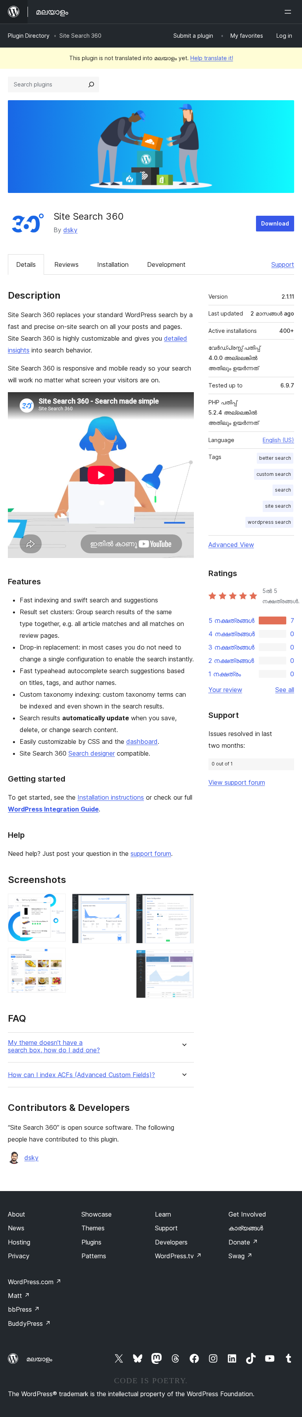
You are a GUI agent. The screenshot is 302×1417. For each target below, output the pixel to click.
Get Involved (247, 1214)
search (283, 490)
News (16, 1228)
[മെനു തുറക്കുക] (289, 12)
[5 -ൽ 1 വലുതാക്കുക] (55, 904)
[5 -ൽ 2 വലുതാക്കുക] (55, 958)
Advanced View (231, 545)
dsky (70, 230)
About (16, 1214)
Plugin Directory (29, 35)
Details (26, 264)
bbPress (24, 1309)
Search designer (91, 753)
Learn (163, 1214)
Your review (225, 690)
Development (166, 264)
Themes (93, 1228)
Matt (19, 1296)
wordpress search (269, 522)
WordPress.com (34, 1282)
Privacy (18, 1256)
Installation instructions (110, 797)
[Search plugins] (91, 84)
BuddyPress (29, 1323)
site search (278, 506)
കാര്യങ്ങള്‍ (245, 1228)
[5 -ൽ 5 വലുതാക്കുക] (183, 960)
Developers (171, 1242)
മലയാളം (39, 1359)
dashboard (142, 741)
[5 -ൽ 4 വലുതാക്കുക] (183, 904)
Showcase (96, 1214)
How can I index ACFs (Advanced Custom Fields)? (81, 1075)
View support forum (236, 782)
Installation (113, 264)
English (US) (278, 440)
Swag (240, 1256)
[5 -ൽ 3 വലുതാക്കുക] (119, 904)
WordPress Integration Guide (53, 809)
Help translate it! (211, 58)
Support (282, 264)
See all (284, 690)
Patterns (93, 1256)
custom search (273, 474)
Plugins (91, 1242)
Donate (243, 1242)
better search (275, 458)
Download (275, 223)
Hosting (19, 1242)
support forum (151, 853)
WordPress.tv (178, 1256)
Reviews (66, 264)
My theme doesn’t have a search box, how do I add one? (54, 1046)
